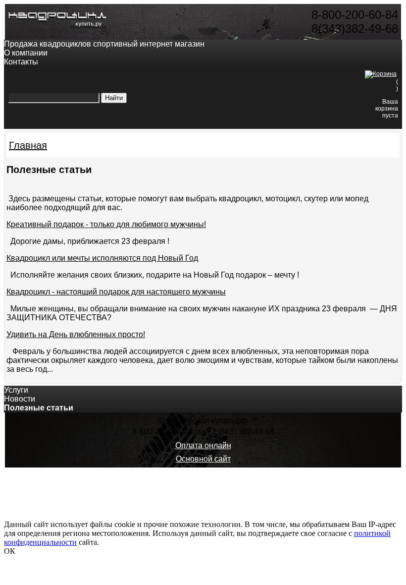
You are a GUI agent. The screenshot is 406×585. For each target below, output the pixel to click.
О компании (26, 53)
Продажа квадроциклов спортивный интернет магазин (104, 44)
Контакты (21, 62)
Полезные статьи (38, 408)
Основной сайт (203, 459)
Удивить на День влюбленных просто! (75, 334)
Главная (28, 145)
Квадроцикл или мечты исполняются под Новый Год (102, 258)
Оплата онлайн (203, 445)
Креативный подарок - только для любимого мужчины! (106, 224)
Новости (19, 399)
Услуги (16, 390)
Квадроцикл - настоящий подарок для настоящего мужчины (116, 292)
